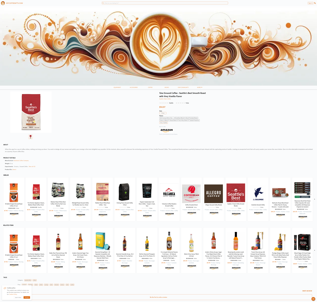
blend (36, 284)
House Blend (173, 120)
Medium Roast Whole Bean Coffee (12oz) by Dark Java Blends (58, 204)
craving (46, 284)
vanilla (72, 284)
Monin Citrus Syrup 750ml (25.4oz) (191, 255)
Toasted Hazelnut (194, 120)
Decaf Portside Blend (191, 118)
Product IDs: (10, 169)
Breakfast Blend (179, 118)
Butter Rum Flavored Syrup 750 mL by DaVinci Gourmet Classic (58, 255)
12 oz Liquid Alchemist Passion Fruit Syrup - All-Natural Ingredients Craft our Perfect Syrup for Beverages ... (169, 255)
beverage (30, 284)
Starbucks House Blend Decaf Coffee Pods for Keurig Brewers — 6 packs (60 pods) (280, 205)
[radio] (160, 103)
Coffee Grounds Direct (191, 205)
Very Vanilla (163, 123)
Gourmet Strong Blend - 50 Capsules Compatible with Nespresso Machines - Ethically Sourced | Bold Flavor (102, 255)
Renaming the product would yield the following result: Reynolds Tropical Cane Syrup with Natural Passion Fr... (236, 255)
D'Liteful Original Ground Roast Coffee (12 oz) (13, 205)
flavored (56, 284)
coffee (34, 280)
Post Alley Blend (182, 120)
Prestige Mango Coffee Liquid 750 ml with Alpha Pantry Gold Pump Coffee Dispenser (280, 255)
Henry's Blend (164, 120)
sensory (62, 284)
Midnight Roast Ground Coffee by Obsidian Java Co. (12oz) (80, 204)
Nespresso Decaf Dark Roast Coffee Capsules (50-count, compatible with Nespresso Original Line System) (302, 204)
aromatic (24, 284)
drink (51, 284)
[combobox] (165, 3)
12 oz (162, 113)
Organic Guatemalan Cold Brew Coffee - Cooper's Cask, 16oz (147, 204)
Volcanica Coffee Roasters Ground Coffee (169, 205)
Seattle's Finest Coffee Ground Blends (235, 205)
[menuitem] (310, 3)
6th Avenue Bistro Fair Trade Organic (167, 118)
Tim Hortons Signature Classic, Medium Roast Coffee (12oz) (35, 204)
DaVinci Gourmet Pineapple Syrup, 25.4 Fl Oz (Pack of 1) (147, 255)
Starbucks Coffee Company (21, 160)
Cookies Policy (13, 294)
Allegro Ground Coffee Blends (213, 205)
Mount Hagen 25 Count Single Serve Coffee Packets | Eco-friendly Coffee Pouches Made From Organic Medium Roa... (302, 256)
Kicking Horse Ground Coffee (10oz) (125, 204)
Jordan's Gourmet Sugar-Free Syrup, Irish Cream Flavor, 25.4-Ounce (80, 255)
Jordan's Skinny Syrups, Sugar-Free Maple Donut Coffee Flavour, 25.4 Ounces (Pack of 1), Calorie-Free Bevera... (213, 255)
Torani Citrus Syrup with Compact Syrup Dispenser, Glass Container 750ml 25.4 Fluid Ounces (258, 255)
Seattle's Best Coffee (165, 99)
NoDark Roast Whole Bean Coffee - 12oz (102, 204)
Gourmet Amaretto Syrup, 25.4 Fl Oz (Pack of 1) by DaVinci (124, 255)
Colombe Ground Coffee (258, 205)
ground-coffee (28, 280)
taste (67, 284)
